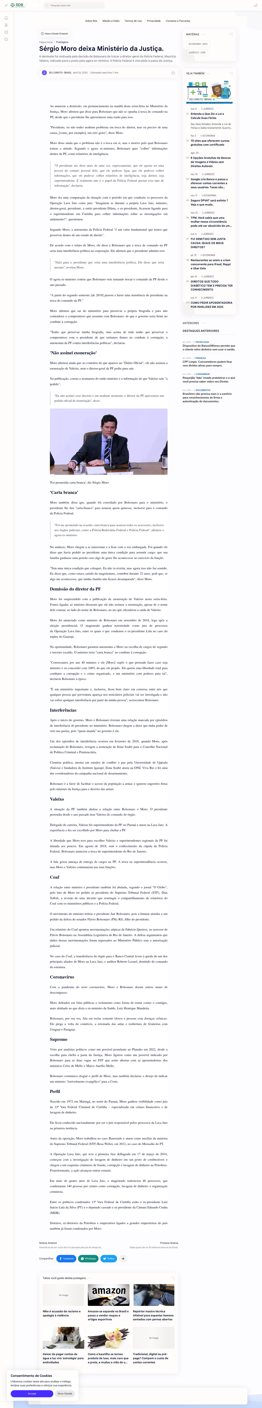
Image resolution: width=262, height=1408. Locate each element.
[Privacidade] (154, 21)
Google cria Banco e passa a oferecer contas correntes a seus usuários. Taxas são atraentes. (209, 183)
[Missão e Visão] (110, 21)
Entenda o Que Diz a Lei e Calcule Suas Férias (207, 116)
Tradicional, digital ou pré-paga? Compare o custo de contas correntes (150, 1358)
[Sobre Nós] (91, 21)
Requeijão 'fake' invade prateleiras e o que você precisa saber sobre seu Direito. (209, 379)
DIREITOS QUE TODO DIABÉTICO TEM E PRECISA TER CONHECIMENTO (212, 285)
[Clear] (101, 5)
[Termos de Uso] (133, 21)
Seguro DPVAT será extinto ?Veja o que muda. (209, 202)
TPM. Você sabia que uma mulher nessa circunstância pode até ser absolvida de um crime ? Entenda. (210, 222)
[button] (255, 5)
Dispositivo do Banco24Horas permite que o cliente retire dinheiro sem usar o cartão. (209, 347)
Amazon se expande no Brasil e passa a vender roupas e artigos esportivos (108, 1315)
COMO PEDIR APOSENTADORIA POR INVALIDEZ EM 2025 (211, 305)
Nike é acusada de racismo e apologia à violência (62, 1313)
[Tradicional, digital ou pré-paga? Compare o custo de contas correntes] (153, 1338)
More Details (65, 1393)
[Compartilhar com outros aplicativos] (123, 1258)
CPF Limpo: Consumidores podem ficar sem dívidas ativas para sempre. (207, 363)
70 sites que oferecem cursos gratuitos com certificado (210, 143)
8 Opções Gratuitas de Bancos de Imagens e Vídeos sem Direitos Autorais (211, 162)
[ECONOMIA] (209, 135)
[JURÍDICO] (208, 108)
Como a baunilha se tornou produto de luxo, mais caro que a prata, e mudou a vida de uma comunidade (108, 1358)
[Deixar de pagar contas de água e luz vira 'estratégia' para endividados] (63, 1338)
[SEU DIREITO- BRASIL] (60, 72)
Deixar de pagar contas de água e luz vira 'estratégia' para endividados (63, 1358)
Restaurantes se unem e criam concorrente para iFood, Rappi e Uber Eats (211, 264)
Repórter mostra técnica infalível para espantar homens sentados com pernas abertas (153, 1315)
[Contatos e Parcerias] (178, 21)
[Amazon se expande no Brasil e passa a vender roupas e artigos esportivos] (108, 1295)
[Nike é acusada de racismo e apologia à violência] (63, 1295)
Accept (32, 1393)
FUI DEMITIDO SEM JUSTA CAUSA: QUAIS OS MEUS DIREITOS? (208, 243)
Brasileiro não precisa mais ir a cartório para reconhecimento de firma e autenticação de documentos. (207, 397)
